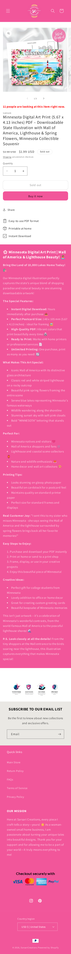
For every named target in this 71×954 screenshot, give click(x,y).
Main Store (14, 762)
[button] (8, 11)
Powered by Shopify (48, 947)
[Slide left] (27, 98)
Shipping (7, 157)
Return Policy (15, 771)
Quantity (8, 163)
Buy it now (35, 196)
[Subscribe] (59, 734)
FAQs (10, 779)
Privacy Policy (15, 797)
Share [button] (11, 210)
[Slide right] (43, 98)
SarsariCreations (29, 947)
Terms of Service (17, 788)
